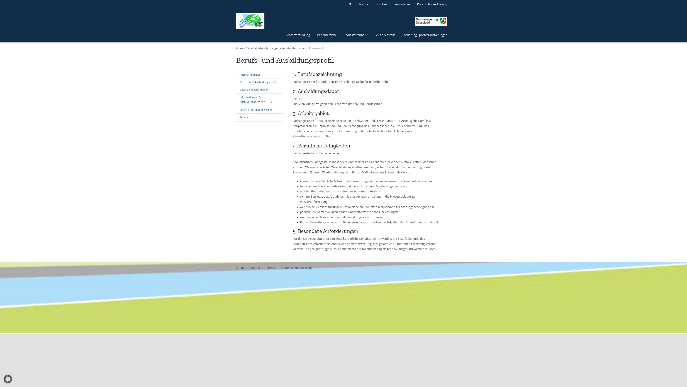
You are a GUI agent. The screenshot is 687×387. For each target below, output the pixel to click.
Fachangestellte (275, 48)
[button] (350, 4)
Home (239, 48)
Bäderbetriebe (254, 48)
